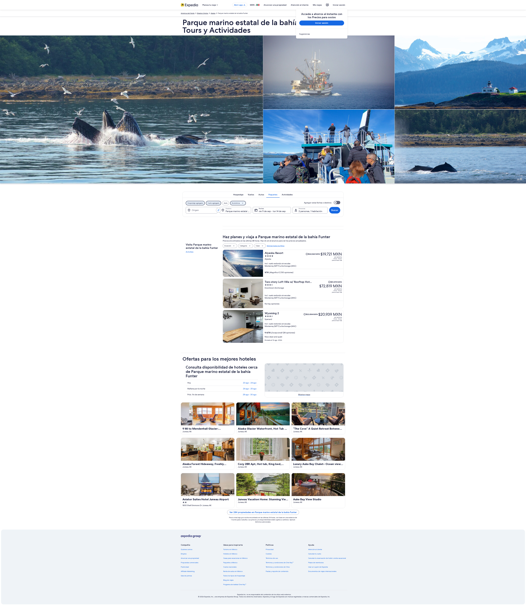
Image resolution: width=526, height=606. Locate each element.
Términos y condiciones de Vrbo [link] (278, 567)
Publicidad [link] (185, 567)
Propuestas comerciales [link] (189, 562)
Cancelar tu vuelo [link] (314, 554)
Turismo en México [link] (230, 549)
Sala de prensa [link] (186, 576)
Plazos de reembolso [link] (316, 562)
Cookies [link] (269, 554)
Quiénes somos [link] (186, 549)
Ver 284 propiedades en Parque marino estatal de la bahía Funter (263, 512)
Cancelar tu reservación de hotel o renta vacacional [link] (327, 558)
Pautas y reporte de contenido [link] (277, 571)
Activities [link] (189, 252)
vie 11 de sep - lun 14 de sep (272, 211)
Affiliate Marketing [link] (188, 571)
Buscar (334, 210)
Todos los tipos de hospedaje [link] (234, 576)
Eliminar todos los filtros (275, 246)
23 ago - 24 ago (249, 383)
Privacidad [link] (270, 549)
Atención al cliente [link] (315, 549)
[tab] (238, 195)
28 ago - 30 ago (249, 394)
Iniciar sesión (339, 5)
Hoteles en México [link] (230, 554)
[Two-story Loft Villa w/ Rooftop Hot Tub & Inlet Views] (303, 293)
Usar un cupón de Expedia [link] (318, 567)
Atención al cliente (299, 5)
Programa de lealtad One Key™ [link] (234, 584)
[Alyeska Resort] (303, 263)
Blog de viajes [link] (228, 580)
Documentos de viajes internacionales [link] (322, 571)
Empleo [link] (184, 554)
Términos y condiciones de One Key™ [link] (279, 562)
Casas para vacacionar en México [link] (235, 558)
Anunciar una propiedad (275, 5)
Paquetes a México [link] (230, 562)
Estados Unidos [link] (202, 13)
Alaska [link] (213, 13)
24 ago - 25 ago (249, 388)
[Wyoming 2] (303, 326)
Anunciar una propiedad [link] (190, 558)
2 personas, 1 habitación (310, 211)
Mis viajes (317, 5)
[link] (321, 34)
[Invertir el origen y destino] (218, 210)
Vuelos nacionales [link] (230, 567)
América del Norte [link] (188, 13)
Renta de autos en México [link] (233, 571)
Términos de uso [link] (272, 558)
